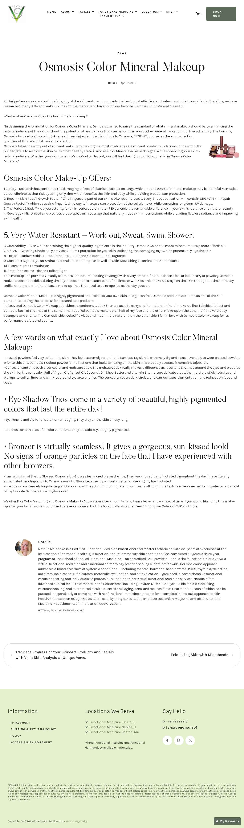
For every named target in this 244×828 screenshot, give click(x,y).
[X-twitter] (190, 740)
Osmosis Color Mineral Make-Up (158, 106)
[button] (73, 12)
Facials (125, 501)
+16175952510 (177, 721)
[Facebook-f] (167, 740)
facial (28, 506)
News (122, 52)
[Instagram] (179, 740)
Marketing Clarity (76, 821)
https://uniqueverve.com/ (61, 610)
